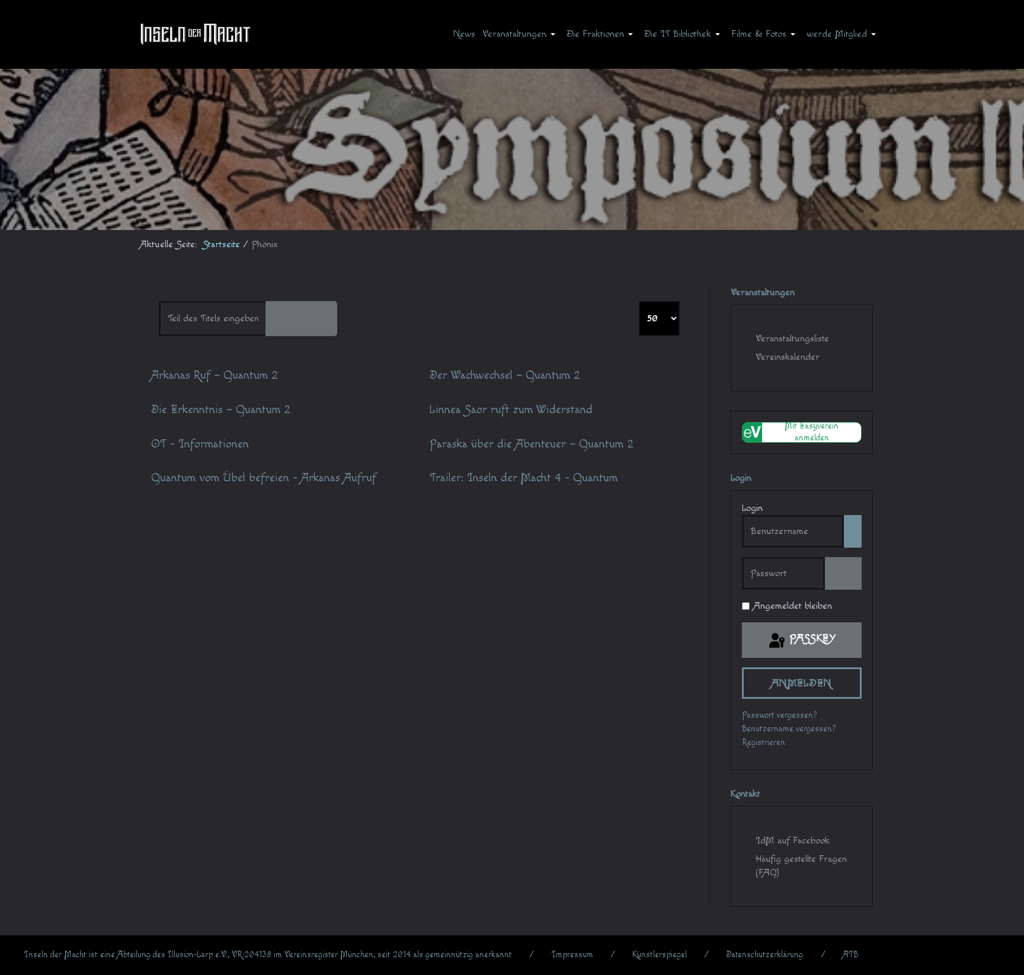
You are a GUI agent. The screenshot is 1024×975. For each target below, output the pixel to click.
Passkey (811, 638)
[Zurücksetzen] (318, 318)
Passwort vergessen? (779, 715)
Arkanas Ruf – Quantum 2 (214, 375)
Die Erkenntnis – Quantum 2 (220, 410)
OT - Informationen (200, 444)
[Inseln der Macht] (195, 34)
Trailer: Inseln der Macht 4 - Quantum (523, 478)
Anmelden (802, 683)
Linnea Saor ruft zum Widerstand (511, 410)
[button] (521, 34)
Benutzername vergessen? (789, 729)
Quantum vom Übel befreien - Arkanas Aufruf (263, 478)
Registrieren (763, 742)
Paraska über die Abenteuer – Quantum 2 (531, 444)
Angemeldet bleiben (793, 606)
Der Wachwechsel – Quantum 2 (505, 375)
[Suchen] (283, 318)
